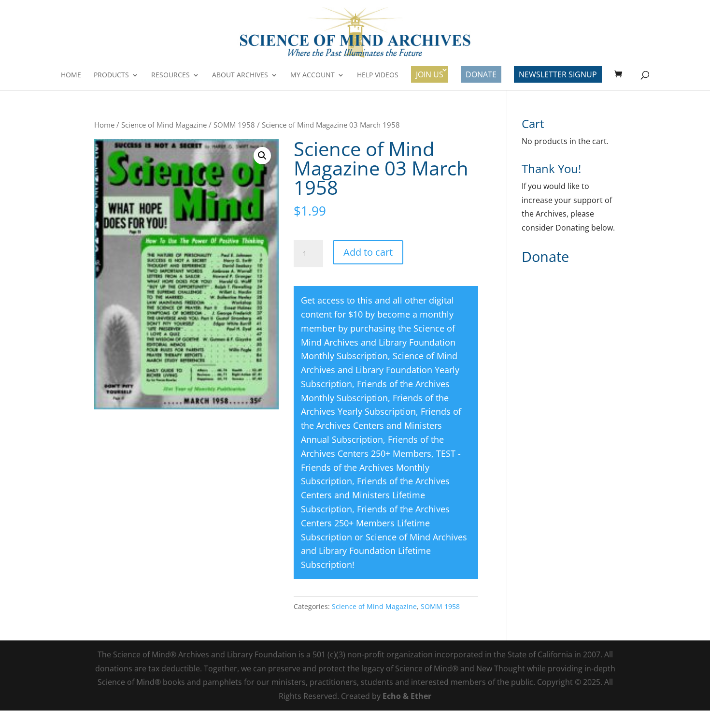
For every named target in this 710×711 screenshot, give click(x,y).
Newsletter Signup (558, 74)
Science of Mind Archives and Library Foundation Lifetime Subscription (384, 551)
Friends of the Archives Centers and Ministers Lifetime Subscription (375, 495)
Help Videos (377, 75)
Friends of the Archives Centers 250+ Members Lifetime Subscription (375, 523)
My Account (312, 75)
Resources (170, 75)
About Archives (240, 75)
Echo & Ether (407, 696)
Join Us (429, 74)
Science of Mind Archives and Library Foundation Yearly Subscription (380, 370)
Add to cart (368, 252)
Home (71, 75)
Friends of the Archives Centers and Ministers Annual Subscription (381, 425)
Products (111, 75)
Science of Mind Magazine (164, 125)
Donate (481, 74)
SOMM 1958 (234, 125)
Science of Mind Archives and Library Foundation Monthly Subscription (378, 342)
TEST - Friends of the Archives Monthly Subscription (381, 467)
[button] (262, 155)
